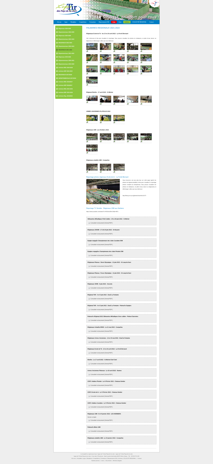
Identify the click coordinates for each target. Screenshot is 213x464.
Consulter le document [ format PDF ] (102, 223)
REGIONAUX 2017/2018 (65, 74)
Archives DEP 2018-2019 (65, 71)
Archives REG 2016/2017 (65, 81)
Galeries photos (95, 460)
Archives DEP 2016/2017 (65, 85)
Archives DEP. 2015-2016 (65, 92)
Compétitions (82, 22)
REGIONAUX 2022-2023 (65, 42)
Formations (92, 22)
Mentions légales (117, 460)
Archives (126, 22)
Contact (151, 22)
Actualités (79, 458)
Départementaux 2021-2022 (66, 53)
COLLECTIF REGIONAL (139, 22)
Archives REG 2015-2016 (65, 89)
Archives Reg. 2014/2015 (65, 96)
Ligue (65, 22)
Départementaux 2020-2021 (66, 60)
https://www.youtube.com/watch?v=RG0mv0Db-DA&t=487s (102, 211)
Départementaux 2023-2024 (66, 39)
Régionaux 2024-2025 (64, 28)
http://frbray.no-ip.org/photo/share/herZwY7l (134, 195)
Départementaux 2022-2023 (66, 46)
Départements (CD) (104, 22)
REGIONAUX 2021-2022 (65, 49)
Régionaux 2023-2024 (64, 35)
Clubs (113, 22)
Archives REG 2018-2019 (65, 67)
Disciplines (73, 22)
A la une (59, 22)
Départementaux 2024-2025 (66, 32)
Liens (120, 22)
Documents (108, 460)
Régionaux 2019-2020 (64, 57)
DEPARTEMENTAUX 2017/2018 (67, 78)
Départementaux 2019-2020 (66, 64)
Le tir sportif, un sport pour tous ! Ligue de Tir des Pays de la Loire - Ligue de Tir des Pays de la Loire (107, 454)
